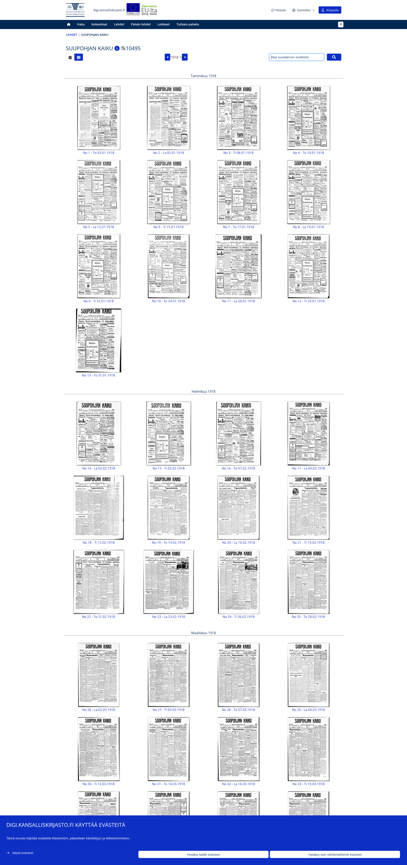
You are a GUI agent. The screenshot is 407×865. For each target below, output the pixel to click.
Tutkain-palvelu (188, 24)
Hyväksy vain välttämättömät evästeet (335, 854)
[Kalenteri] (70, 57)
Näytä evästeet (22, 853)
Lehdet (119, 24)
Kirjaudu (332, 10)
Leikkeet (164, 24)
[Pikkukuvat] (78, 57)
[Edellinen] (167, 57)
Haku (81, 24)
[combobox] (176, 57)
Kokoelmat (99, 24)
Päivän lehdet (141, 24)
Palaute (280, 10)
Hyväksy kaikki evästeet (203, 854)
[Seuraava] (185, 57)
